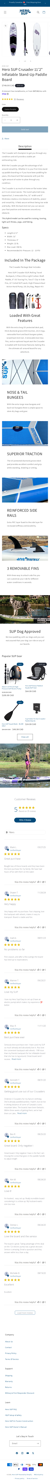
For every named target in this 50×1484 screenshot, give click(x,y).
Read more (16, 1059)
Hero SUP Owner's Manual (16, 1427)
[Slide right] (30, 61)
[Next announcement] (45, 3)
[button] (5, 12)
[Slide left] (19, 61)
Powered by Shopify (25, 1474)
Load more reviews (25, 1313)
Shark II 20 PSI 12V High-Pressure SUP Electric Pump (11, 688)
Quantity (5, 115)
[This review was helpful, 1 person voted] (38, 1262)
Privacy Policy (10, 1353)
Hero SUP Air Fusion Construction (19, 1421)
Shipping (8, 1375)
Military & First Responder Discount (19, 1393)
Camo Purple (12, 110)
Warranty (9, 1381)
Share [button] (6, 138)
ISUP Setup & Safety (13, 1415)
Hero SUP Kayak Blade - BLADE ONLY (12, 725)
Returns (8, 1387)
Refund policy (38, 1474)
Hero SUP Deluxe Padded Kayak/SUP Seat (34, 687)
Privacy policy (19, 1478)
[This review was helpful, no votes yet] (38, 882)
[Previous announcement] (5, 3)
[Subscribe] (38, 1443)
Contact (8, 1347)
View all (25, 737)
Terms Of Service (12, 1359)
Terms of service (32, 1478)
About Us (9, 1341)
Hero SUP (15, 1474)
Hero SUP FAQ (11, 1409)
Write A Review (25, 820)
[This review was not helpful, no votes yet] (43, 882)
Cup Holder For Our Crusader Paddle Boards (35, 720)
